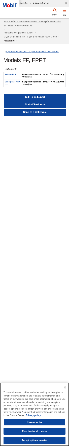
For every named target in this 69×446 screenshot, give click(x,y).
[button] (64, 12)
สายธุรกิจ (23, 3)
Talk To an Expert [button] (35, 97)
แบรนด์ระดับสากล (41, 3)
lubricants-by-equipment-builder (18, 33)
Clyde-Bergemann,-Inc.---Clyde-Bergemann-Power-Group (30, 37)
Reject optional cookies (34, 431)
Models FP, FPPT (11, 41)
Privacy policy (33, 415)
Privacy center (34, 422)
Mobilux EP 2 (10, 74)
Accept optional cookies (34, 440)
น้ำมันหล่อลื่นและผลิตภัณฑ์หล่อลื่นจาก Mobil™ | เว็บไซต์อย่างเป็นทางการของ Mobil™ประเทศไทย (32, 24)
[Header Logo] (9, 3)
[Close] (65, 387)
